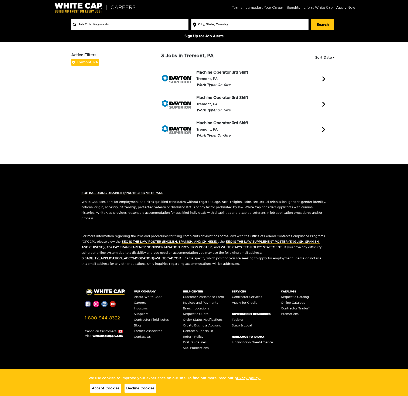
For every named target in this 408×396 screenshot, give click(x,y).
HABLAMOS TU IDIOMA (248, 336)
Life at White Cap (318, 7)
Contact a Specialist (198, 331)
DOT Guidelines (195, 342)
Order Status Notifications (202, 319)
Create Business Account (202, 325)
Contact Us (142, 336)
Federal (238, 319)
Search (323, 24)
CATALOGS (288, 291)
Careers (140, 302)
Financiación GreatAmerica (252, 342)
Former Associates (148, 331)
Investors (141, 308)
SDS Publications (196, 348)
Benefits (293, 7)
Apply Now (345, 7)
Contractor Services (247, 297)
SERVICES (239, 291)
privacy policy (248, 378)
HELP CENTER (193, 291)
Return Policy (193, 336)
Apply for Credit (244, 302)
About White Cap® (148, 297)
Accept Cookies (105, 388)
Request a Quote (196, 314)
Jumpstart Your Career (264, 7)
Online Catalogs (293, 302)
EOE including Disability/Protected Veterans (122, 193)
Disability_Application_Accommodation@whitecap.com (131, 258)
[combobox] (129, 24)
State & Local (242, 325)
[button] (325, 57)
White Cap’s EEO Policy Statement (252, 247)
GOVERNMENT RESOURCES (251, 314)
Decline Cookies (140, 388)
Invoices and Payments (200, 302)
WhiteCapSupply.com (107, 336)
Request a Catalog (295, 297)
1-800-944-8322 (102, 318)
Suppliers (141, 314)
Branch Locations (196, 308)
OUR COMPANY (145, 291)
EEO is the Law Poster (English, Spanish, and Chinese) (170, 241)
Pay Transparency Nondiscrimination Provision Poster (162, 247)
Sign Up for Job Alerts (204, 36)
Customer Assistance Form (203, 297)
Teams (237, 7)
